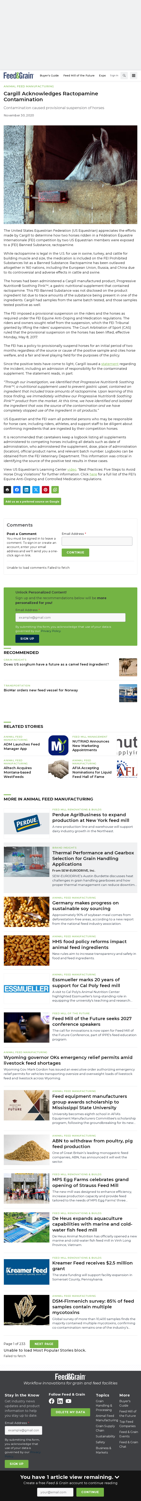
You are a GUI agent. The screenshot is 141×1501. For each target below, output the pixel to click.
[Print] (7, 489)
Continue (90, 1492)
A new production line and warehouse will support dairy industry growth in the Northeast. (92, 829)
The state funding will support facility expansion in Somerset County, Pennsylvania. (92, 1277)
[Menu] (133, 75)
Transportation (17, 685)
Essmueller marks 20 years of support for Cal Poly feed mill (86, 982)
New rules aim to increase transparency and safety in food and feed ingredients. (94, 956)
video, (72, 470)
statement (110, 364)
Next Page (44, 1344)
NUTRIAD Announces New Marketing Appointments (90, 745)
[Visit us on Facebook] (51, 1401)
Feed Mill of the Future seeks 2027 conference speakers (92, 1021)
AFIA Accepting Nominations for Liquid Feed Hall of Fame (92, 772)
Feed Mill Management (90, 736)
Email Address (74, 533)
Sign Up (27, 638)
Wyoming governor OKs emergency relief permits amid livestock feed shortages (68, 1060)
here (93, 474)
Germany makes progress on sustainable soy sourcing (85, 905)
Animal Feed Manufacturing (29, 86)
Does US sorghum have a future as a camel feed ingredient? (56, 664)
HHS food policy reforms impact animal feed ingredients (89, 944)
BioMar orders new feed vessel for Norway (41, 690)
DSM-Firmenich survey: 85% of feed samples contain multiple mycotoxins (93, 1306)
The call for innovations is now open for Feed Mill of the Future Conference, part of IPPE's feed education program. (94, 1035)
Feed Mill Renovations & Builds (77, 809)
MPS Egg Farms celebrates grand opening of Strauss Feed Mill (90, 1182)
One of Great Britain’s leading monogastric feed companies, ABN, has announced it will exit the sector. (90, 1157)
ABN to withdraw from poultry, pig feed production (92, 1143)
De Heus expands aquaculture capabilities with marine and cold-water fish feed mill (92, 1224)
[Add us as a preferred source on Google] (55, 489)
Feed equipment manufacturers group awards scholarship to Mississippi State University (89, 1102)
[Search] (124, 75)
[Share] (17, 489)
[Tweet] (36, 489)
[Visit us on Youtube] (68, 1401)
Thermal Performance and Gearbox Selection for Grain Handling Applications (93, 858)
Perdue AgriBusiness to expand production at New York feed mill (90, 817)
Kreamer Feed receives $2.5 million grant (92, 1265)
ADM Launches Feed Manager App (22, 746)
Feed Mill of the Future (71, 1013)
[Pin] (45, 489)
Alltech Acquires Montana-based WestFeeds (18, 772)
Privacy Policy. (51, 631)
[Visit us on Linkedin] (60, 1401)
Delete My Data (70, 1412)
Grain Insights (15, 659)
